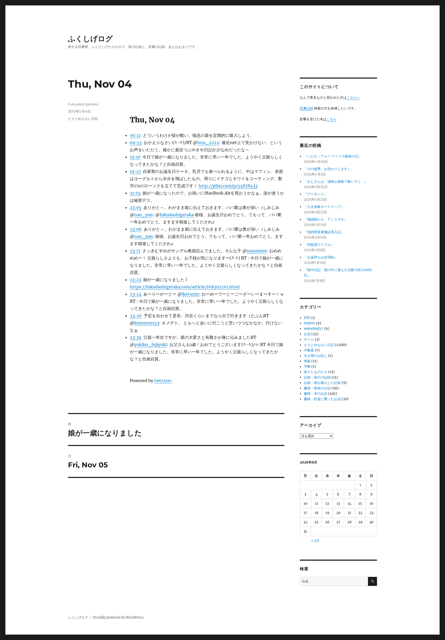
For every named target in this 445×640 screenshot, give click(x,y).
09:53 (136, 142)
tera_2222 (208, 142)
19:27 (135, 171)
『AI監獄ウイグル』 (319, 244)
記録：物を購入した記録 (322, 383)
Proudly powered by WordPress (118, 617)
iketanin (190, 294)
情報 (307, 361)
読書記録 (306, 108)
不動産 (309, 350)
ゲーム (309, 339)
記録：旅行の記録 (317, 377)
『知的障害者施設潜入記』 (324, 232)
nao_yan (143, 214)
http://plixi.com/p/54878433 (228, 185)
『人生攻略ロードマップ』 (324, 207)
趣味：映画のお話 (317, 388)
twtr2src (163, 380)
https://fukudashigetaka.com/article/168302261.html (184, 286)
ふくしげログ (90, 38)
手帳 (307, 366)
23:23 (135, 279)
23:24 (135, 294)
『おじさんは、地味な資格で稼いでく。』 (335, 181)
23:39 (135, 337)
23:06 (136, 229)
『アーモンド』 (315, 194)
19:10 (135, 156)
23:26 (136, 315)
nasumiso (257, 250)
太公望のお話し (315, 355)
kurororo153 (146, 322)
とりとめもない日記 (83, 118)
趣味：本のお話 (315, 393)
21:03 (135, 193)
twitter (309, 323)
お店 (307, 334)
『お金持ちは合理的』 (320, 257)
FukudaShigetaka (83, 104)
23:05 (135, 207)
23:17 (135, 250)
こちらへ (353, 97)
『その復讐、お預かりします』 (327, 169)
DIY (307, 318)
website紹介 (313, 328)
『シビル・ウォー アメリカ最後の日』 (333, 156)
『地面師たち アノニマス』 (325, 219)
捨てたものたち (315, 372)
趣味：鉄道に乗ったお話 (322, 399)
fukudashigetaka (177, 214)
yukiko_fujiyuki (150, 344)
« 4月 (315, 540)
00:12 (135, 135)
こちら (332, 119)
